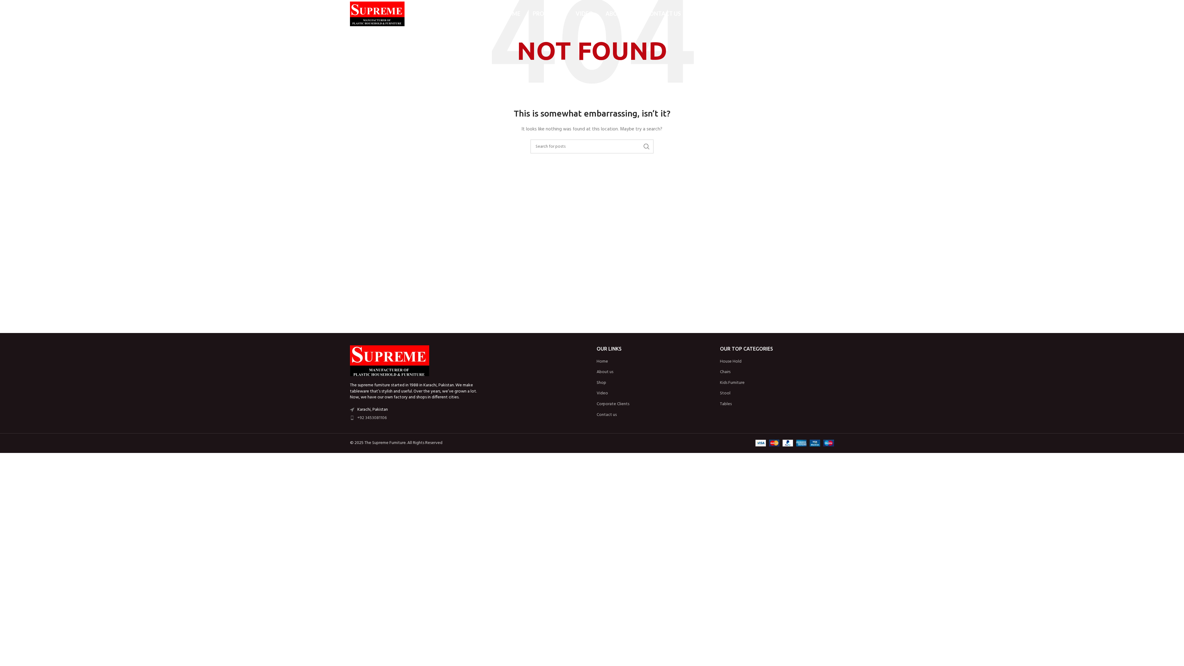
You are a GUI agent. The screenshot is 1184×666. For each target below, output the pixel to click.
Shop (601, 383)
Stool (725, 393)
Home (602, 362)
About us (605, 372)
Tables (726, 404)
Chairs (725, 372)
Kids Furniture (732, 383)
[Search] (831, 14)
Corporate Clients (613, 404)
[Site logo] (377, 14)
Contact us (607, 415)
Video (602, 393)
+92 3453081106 (372, 417)
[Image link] (389, 360)
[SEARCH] (646, 146)
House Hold (731, 362)
